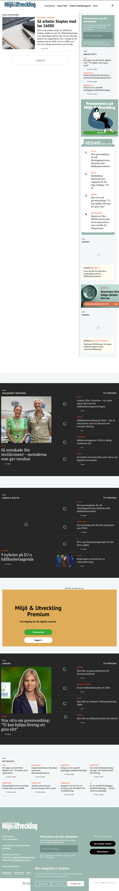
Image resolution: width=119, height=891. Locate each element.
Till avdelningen (110, 393)
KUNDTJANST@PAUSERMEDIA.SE (23, 857)
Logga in (38, 640)
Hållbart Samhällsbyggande (80, 6)
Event (95, 6)
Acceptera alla (76, 884)
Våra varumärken (29, 883)
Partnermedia (19, 872)
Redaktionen (7, 872)
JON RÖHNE (6, 848)
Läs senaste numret (102, 843)
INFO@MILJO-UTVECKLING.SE (23, 860)
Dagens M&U (62, 6)
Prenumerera (50, 6)
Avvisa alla (59, 884)
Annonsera (30, 872)
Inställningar (43, 884)
